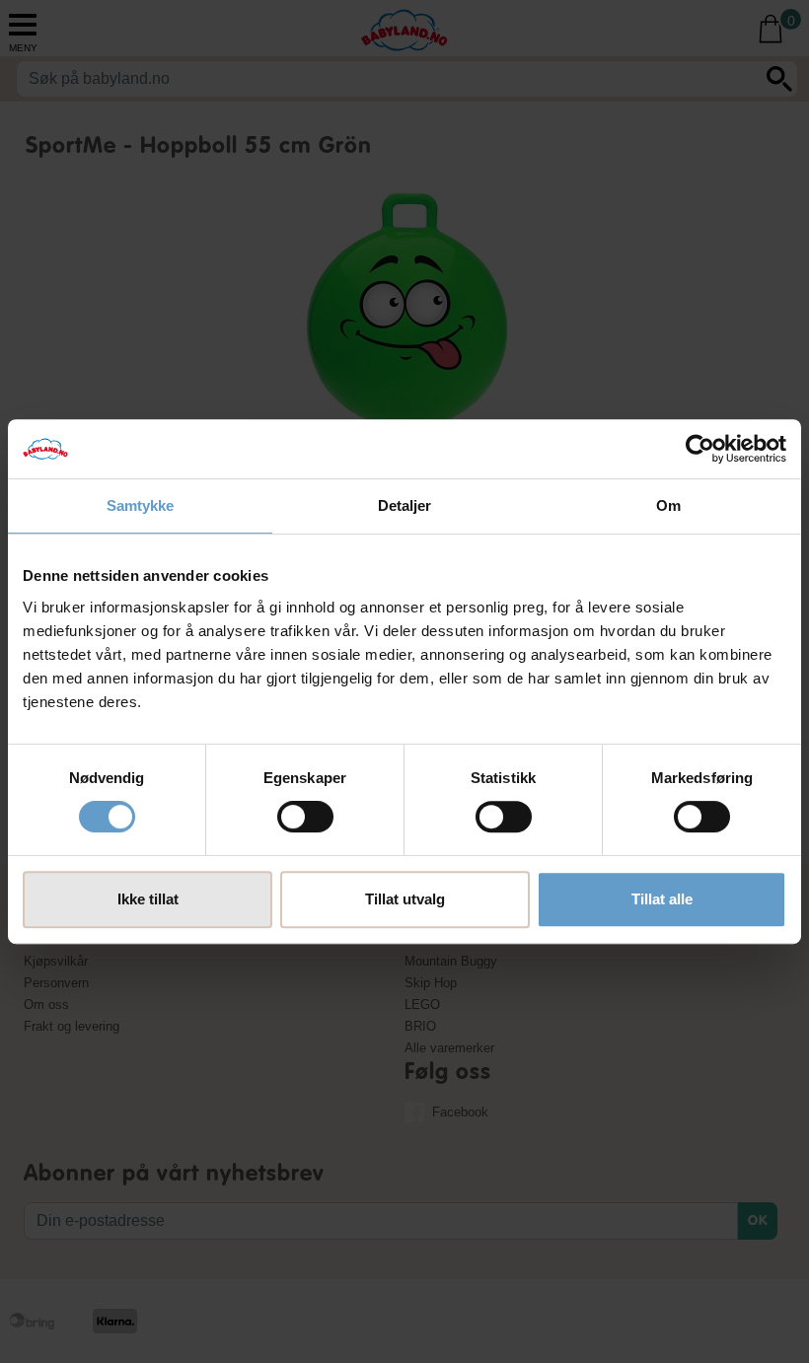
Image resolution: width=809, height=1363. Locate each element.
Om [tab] (668, 505)
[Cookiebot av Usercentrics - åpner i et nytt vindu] (700, 449)
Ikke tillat (148, 899)
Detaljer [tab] (405, 505)
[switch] (305, 816)
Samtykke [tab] (141, 505)
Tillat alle (662, 899)
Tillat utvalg (405, 899)
